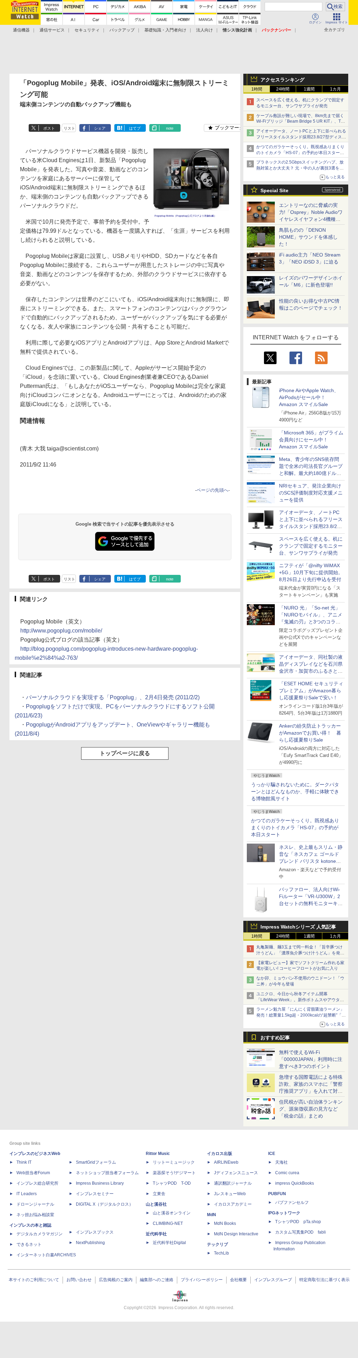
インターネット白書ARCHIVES (46, 1254)
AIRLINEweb (226, 1162)
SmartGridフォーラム (96, 1162)
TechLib (221, 1253)
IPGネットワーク (284, 1213)
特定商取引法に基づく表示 (324, 1279)
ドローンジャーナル (35, 1204)
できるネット (29, 1244)
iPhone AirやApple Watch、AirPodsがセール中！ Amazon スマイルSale (309, 397)
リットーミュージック (174, 1162)
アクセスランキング (282, 79)
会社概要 (238, 1279)
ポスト (49, 128)
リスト (69, 128)
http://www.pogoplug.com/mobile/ (61, 631)
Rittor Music (158, 1153)
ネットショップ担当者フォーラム (107, 1172)
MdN (211, 1214)
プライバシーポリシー (202, 1279)
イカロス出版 (219, 1153)
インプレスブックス (95, 1232)
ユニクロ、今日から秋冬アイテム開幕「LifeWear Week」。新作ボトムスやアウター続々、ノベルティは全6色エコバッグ (300, 999)
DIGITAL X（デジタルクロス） (104, 1204)
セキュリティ (87, 30)
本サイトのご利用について (34, 1279)
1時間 (256, 89)
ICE (271, 1153)
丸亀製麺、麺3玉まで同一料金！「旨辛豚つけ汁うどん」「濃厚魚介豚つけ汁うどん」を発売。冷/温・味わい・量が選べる (299, 953)
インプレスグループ (273, 1279)
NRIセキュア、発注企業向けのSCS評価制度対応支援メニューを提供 (311, 493)
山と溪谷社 (156, 1204)
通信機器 (21, 30)
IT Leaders (26, 1193)
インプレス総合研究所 (37, 1183)
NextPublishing (90, 1242)
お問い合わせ (79, 1279)
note (169, 128)
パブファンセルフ (292, 1202)
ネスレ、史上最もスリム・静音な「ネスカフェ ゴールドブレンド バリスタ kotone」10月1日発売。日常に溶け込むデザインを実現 (311, 861)
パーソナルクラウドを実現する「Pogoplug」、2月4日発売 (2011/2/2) (113, 697)
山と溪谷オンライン (172, 1213)
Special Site (274, 190)
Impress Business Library (100, 1183)
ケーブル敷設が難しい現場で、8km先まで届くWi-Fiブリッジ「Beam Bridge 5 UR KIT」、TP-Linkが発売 (300, 121)
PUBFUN (277, 1193)
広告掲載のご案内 (116, 1279)
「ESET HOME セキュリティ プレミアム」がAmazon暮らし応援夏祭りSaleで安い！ (311, 690)
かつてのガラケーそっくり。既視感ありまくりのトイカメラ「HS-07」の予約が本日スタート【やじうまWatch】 (300, 152)
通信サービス (52, 30)
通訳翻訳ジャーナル (233, 1183)
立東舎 (159, 1193)
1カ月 (335, 89)
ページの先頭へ (212, 490)
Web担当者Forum (33, 1172)
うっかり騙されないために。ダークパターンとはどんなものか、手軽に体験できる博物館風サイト (295, 791)
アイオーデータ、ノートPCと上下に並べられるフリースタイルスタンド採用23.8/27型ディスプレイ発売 (301, 137)
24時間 (282, 89)
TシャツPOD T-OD (172, 1183)
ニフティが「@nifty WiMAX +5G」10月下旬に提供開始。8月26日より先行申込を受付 (311, 572)
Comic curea (287, 1172)
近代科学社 (156, 1233)
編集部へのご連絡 (156, 1279)
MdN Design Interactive (236, 1233)
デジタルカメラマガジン (39, 1233)
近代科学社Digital (169, 1242)
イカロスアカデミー (233, 1204)
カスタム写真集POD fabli (300, 1232)
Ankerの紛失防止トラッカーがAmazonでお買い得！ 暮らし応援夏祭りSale (310, 733)
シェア (100, 128)
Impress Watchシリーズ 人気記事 (298, 927)
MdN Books (225, 1223)
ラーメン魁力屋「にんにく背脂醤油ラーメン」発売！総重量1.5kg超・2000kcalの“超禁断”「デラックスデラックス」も (301, 1015)
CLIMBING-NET (168, 1223)
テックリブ (217, 1244)
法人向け (204, 30)
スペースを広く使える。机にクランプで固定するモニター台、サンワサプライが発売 (311, 546)
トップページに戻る (125, 753)
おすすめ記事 (275, 1037)
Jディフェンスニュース (236, 1172)
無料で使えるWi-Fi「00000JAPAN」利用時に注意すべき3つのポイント (310, 1059)
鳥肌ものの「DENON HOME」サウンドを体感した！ (308, 237)
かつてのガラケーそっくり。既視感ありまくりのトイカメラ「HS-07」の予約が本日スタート (295, 827)
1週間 (309, 89)
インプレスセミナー (95, 1193)
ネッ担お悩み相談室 (35, 1214)
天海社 (281, 1162)
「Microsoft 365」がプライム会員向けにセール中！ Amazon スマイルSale (311, 439)
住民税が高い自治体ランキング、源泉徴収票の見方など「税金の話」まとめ (311, 1109)
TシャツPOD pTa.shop (298, 1221)
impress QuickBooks (294, 1183)
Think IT (23, 1162)
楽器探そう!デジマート (174, 1172)
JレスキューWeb (230, 1193)
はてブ (135, 128)
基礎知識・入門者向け (165, 30)
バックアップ (122, 30)
